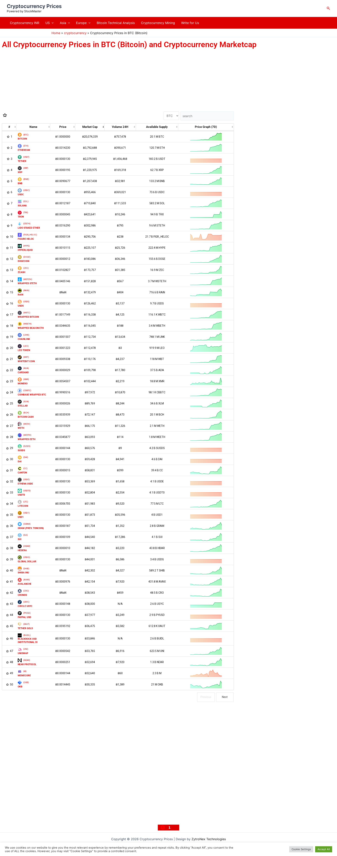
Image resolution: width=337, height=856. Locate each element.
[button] (328, 8)
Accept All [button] (323, 849)
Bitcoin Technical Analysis (116, 23)
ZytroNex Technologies (209, 839)
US (47, 23)
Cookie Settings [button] (301, 849)
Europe (81, 23)
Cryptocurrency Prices (34, 6)
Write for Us (190, 23)
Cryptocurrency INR (24, 23)
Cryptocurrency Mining (158, 23)
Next (225, 697)
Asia (63, 23)
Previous (205, 697)
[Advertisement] (117, 77)
